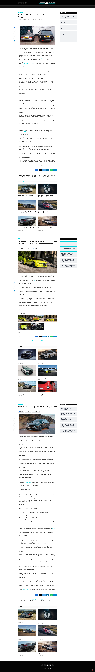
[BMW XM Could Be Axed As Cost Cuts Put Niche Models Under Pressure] (27, 354)
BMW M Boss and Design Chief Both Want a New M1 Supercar (46, 394)
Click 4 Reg (39, 58)
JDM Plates (21, 92)
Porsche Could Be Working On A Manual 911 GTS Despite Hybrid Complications (27, 212)
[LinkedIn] (14, 35)
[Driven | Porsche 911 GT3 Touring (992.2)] (27, 189)
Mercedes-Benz (28, 482)
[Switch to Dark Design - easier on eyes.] (76, 6)
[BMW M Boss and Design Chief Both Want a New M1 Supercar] (47, 386)
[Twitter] (14, 33)
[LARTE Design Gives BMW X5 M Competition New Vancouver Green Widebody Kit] (27, 370)
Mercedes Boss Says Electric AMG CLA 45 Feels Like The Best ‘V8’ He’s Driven (26, 228)
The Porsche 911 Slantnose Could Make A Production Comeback (46, 196)
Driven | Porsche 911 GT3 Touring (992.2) (26, 195)
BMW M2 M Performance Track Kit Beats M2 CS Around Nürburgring (47, 378)
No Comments (40, 19)
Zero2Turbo (20, 12)
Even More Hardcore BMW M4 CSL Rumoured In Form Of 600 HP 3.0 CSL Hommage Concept (27, 176)
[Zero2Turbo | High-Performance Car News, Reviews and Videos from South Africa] (47, 2)
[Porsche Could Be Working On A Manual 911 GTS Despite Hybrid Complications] (27, 205)
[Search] (75, 7)
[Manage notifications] (92, 670)
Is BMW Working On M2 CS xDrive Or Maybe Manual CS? (46, 362)
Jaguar (53, 528)
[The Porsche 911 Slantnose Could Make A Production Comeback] (47, 189)
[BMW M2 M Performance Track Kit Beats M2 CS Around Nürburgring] (47, 370)
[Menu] (18, 7)
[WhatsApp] (14, 38)
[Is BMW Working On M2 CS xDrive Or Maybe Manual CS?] (47, 354)
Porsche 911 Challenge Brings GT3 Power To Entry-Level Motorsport (46, 212)
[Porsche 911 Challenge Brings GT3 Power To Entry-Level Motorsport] (47, 205)
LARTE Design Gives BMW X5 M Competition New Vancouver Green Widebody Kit (26, 378)
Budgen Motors (25, 589)
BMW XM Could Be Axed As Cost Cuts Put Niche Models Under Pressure (26, 362)
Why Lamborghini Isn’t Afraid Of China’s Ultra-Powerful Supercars (47, 228)
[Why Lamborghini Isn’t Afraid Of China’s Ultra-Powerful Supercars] (47, 221)
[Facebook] (14, 28)
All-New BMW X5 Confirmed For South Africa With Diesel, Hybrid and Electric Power (26, 394)
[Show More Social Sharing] (39, 22)
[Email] (14, 30)
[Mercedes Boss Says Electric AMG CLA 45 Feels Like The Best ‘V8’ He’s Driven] (27, 221)
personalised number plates (28, 63)
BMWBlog (21, 281)
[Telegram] (14, 40)
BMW (25, 131)
